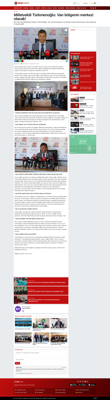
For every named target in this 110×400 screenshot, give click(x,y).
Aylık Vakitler (74, 152)
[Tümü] (94, 94)
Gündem (82, 110)
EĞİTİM (43, 8)
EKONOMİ (61, 8)
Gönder (17, 363)
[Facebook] (78, 381)
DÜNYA (55, 8)
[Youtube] (85, 381)
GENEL (32, 8)
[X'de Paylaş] (17, 61)
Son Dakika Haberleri (61, 392)
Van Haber (82, 97)
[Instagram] (83, 381)
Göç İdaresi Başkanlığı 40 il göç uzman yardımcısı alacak (87, 131)
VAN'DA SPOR (18, 8)
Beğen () (23, 373)
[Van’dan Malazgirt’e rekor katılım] (23, 323)
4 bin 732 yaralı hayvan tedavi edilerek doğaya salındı (87, 112)
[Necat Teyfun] (18, 309)
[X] (80, 381)
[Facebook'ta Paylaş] (15, 61)
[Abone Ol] (67, 61)
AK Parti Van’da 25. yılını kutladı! (22, 343)
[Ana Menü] (95, 8)
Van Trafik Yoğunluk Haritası (83, 389)
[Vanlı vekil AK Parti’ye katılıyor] (59, 323)
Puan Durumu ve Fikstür (21, 392)
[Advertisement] (41, 265)
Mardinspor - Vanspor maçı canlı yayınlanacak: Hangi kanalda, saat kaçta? (87, 125)
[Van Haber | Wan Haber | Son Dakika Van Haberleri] (22, 3)
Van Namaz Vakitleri (61, 389)
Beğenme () (29, 373)
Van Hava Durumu (41, 389)
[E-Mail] (23, 311)
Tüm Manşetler (40, 392)
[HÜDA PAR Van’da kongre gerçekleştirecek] (41, 323)
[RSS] (88, 381)
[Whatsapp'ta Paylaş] (20, 61)
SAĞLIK (49, 8)
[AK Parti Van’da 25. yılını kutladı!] (23, 337)
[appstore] (73, 385)
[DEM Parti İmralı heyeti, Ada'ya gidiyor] (41, 337)
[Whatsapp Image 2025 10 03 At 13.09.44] (41, 96)
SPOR (81, 122)
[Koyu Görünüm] (93, 8)
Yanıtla (18, 373)
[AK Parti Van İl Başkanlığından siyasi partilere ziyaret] (59, 337)
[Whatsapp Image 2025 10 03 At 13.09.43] (41, 154)
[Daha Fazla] (22, 61)
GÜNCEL (26, 8)
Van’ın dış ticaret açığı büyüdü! (87, 100)
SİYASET (37, 8)
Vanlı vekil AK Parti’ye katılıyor (58, 328)
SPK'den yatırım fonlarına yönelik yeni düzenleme (87, 119)
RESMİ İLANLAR (81, 8)
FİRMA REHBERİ (70, 8)
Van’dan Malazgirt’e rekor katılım (22, 328)
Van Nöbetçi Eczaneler (21, 389)
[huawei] (92, 385)
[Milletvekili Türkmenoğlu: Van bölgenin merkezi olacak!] (41, 43)
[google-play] (83, 385)
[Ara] (91, 8)
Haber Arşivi (79, 392)
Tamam (95, 398)
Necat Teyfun (18, 63)
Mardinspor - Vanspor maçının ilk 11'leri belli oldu (86, 106)
